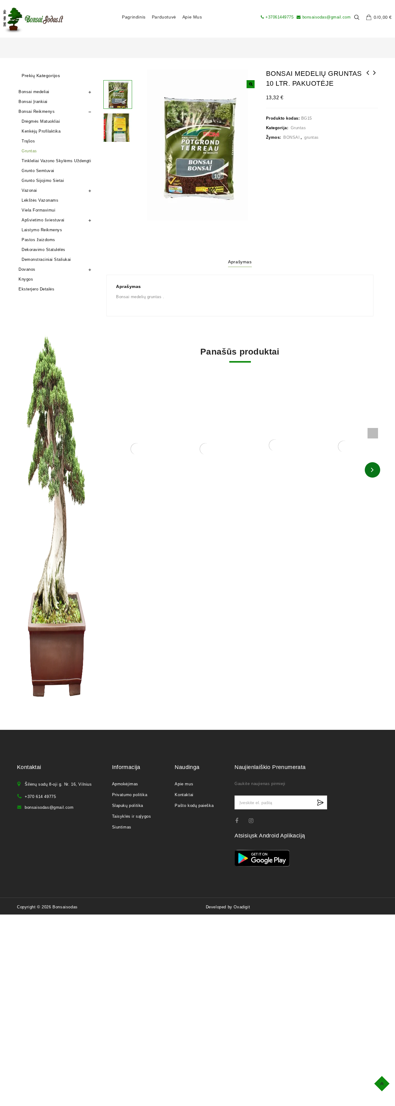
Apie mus (192, 16)
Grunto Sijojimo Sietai (43, 180)
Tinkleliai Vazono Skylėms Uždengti (56, 160)
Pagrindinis (134, 16)
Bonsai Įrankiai (33, 101)
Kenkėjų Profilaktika (41, 131)
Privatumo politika (130, 794)
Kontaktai (184, 794)
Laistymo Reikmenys (42, 230)
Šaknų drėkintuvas (374, 77)
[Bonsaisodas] (33, 20)
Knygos (26, 279)
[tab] (239, 262)
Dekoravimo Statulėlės (43, 249)
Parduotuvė (164, 16)
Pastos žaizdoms (38, 239)
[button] (251, 84)
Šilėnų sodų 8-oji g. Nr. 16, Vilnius (58, 784)
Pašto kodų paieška (194, 805)
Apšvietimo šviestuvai (43, 220)
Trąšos (28, 141)
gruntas (311, 137)
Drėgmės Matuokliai (41, 121)
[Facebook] (240, 820)
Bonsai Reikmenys (37, 111)
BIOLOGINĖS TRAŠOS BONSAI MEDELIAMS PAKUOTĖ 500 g (367, 81)
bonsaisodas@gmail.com (326, 17)
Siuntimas (121, 827)
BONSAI (291, 137)
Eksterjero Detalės (36, 289)
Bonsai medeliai (34, 91)
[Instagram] (254, 820)
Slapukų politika (127, 805)
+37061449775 (279, 17)
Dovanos (27, 269)
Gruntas (298, 127)
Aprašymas (240, 261)
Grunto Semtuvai (38, 170)
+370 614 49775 (40, 796)
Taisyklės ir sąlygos (131, 816)
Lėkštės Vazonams (40, 200)
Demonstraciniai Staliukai (46, 259)
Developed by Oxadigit (228, 907)
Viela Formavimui (38, 210)
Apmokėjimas (125, 784)
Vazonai (29, 190)
